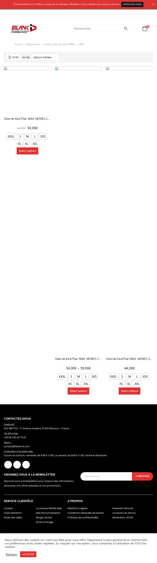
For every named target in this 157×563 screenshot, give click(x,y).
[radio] (11, 136)
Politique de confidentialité (83, 517)
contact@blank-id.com (16, 446)
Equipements (33, 44)
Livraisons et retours (124, 513)
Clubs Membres (13, 513)
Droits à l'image (44, 522)
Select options (27, 150)
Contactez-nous (132, 4)
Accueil (18, 44)
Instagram (26, 465)
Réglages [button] (11, 554)
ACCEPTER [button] (28, 554)
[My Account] (135, 28)
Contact (8, 508)
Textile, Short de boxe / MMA (59, 44)
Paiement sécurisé (122, 508)
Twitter (17, 465)
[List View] (149, 57)
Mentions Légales (77, 508)
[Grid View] (144, 57)
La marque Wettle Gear (49, 508)
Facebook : (8, 465)
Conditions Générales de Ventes (86, 513)
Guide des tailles (13, 517)
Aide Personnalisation (48, 513)
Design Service (44, 517)
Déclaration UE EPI (122, 517)
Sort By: (26, 57)
